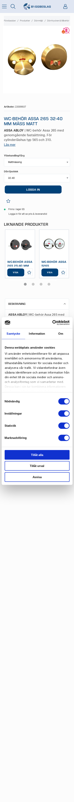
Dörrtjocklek (11, 171)
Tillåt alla (37, 454)
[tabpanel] (20, 254)
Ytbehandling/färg (14, 155)
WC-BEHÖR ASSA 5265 (54, 264)
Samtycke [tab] (13, 333)
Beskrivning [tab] (16, 304)
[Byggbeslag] (37, 6)
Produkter (25, 21)
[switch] (63, 413)
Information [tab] (37, 333)
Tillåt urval (37, 466)
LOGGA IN (33, 189)
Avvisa (37, 477)
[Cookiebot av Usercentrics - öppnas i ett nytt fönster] (52, 322)
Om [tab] (60, 333)
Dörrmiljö (38, 21)
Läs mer (10, 144)
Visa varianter (15, 273)
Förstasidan (10, 21)
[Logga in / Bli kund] (65, 6)
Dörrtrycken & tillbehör (58, 21)
